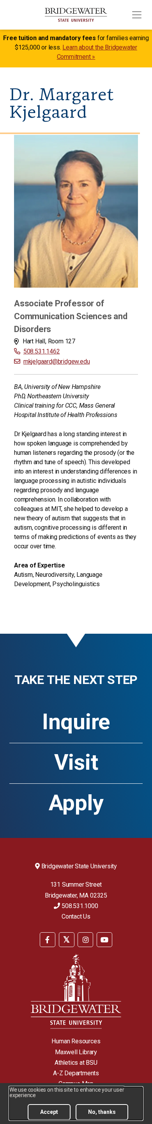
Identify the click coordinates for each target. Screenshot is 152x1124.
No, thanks (102, 1112)
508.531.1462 (41, 351)
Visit (76, 762)
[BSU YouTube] (104, 939)
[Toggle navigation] (137, 15)
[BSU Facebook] (47, 939)
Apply (76, 803)
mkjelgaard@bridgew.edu (56, 361)
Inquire (76, 722)
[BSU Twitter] (66, 939)
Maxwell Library (76, 1052)
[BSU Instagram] (85, 939)
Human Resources (75, 1041)
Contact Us (76, 916)
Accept (49, 1112)
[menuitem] (47, 939)
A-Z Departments (76, 1073)
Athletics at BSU (76, 1062)
